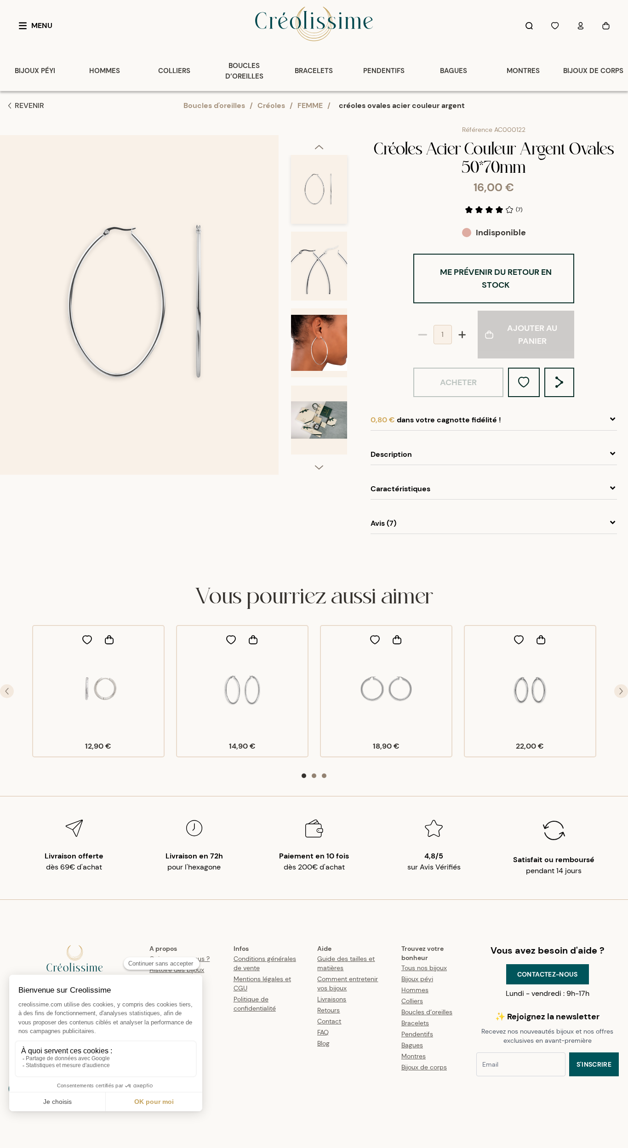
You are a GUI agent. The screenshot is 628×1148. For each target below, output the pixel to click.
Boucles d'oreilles (214, 105)
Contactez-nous (547, 974)
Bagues (412, 1045)
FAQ (323, 1032)
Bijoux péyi (417, 979)
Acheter (458, 382)
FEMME (310, 105)
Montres (413, 1056)
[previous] (319, 146)
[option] (319, 193)
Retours (328, 1010)
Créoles (271, 105)
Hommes (414, 990)
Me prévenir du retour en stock (496, 278)
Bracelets (415, 1023)
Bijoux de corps (424, 1067)
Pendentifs (417, 1034)
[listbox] (319, 308)
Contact (329, 1021)
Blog (323, 1043)
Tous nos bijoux (424, 968)
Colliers (412, 1001)
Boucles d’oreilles (426, 1012)
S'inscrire (594, 1064)
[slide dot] (304, 775)
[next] (319, 467)
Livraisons (331, 999)
